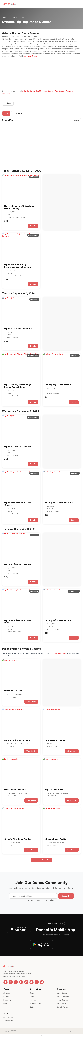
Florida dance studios (59, 653)
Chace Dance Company (55, 740)
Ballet (32, 996)
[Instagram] (16, 982)
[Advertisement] (41, 73)
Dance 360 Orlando (13, 691)
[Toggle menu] (78, 3)
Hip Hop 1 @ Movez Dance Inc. (18, 329)
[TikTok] (37, 982)
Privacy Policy (8, 1017)
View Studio (31, 702)
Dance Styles (61, 1003)
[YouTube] (31, 982)
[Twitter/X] (11, 982)
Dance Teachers (63, 996)
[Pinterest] (26, 982)
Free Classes (60, 91)
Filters (8, 103)
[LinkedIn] (21, 982)
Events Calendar (62, 1000)
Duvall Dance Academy (15, 790)
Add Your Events (30, 56)
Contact (6, 996)
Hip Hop (21, 18)
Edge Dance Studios (54, 790)
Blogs (5, 1003)
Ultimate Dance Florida (55, 839)
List (7, 113)
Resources (7, 1000)
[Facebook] (5, 982)
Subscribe (66, 896)
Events (12, 18)
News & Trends (62, 1007)
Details (33, 226)
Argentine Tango (36, 1003)
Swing (32, 1007)
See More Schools (41, 860)
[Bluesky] (42, 982)
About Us (6, 993)
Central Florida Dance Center (17, 740)
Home (4, 18)
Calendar (18, 113)
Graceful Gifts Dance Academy (18, 839)
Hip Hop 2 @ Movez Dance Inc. (18, 446)
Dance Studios (47, 91)
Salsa (32, 993)
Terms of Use (8, 1021)
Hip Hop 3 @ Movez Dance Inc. (59, 385)
